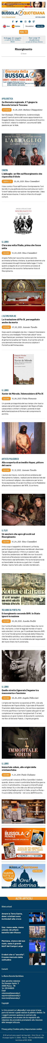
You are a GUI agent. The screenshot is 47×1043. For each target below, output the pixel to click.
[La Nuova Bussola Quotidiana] (23, 13)
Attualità (6, 110)
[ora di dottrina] (23, 876)
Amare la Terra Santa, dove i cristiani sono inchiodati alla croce (12, 916)
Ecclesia (6, 327)
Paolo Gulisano (28, 774)
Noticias (17, 26)
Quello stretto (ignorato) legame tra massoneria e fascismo (20, 691)
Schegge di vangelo (12, 38)
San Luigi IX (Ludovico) (34, 38)
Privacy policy (7, 1029)
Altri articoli (24, 898)
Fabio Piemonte (29, 398)
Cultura (6, 253)
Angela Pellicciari (30, 697)
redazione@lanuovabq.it (11, 993)
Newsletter (29, 26)
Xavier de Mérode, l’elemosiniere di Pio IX (22, 393)
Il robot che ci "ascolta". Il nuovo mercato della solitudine (13, 957)
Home (24, 53)
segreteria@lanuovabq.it (11, 995)
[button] (23, 32)
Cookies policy (18, 1029)
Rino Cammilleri (32, 181)
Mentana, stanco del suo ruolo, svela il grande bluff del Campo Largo (13, 943)
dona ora (40, 26)
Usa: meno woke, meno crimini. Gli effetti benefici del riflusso (13, 930)
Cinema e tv (7, 181)
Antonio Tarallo (30, 327)
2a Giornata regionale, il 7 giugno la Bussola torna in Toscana (19, 103)
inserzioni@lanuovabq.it (11, 998)
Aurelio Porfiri (29, 621)
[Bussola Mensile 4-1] (23, 811)
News (8, 26)
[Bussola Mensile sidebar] (23, 844)
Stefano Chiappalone (32, 109)
